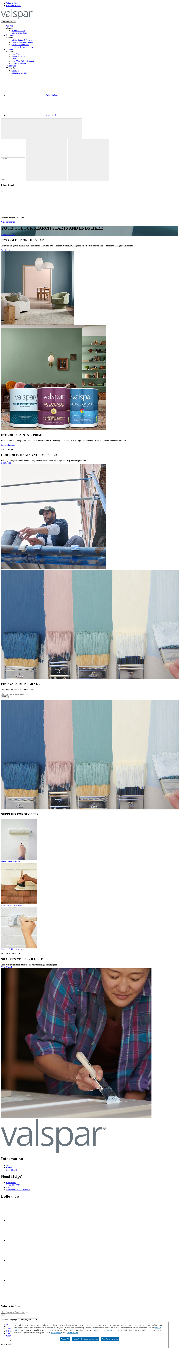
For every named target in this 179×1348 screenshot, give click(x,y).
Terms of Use (72, 1332)
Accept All (65, 1339)
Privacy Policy (56, 1332)
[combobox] (13, 158)
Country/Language (9, 1319)
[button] (8, 21)
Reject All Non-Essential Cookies (85, 1339)
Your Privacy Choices (110, 1339)
